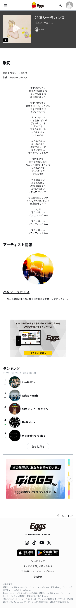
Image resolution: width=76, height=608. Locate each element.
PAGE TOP (67, 516)
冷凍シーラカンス (44, 22)
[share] (37, 29)
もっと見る (38, 446)
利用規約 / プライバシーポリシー (38, 571)
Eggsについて (38, 560)
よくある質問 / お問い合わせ (38, 566)
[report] (42, 29)
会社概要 (38, 576)
